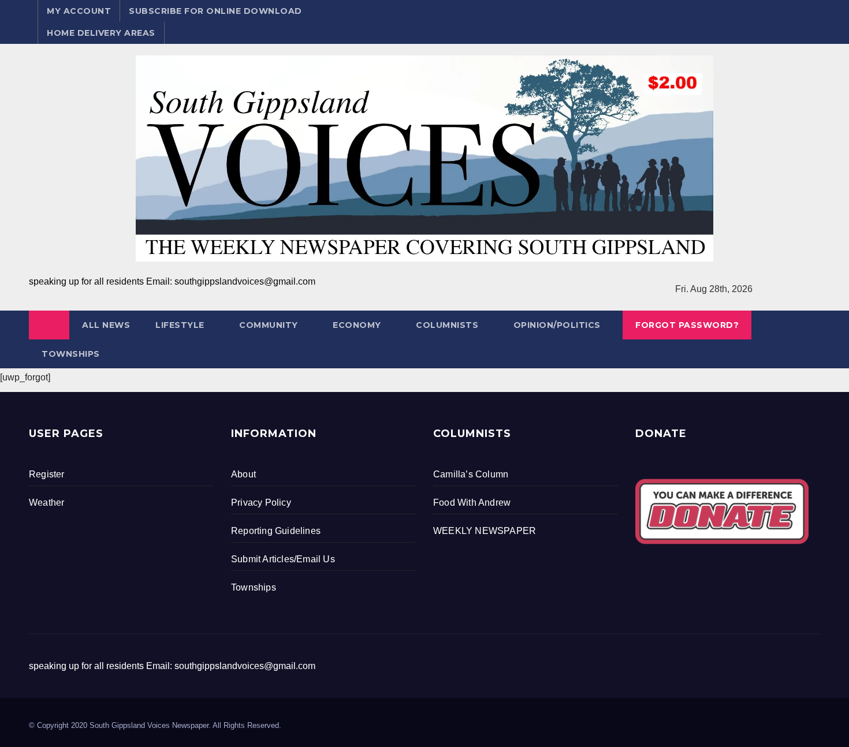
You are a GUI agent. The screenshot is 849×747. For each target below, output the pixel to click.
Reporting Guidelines (276, 531)
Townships (71, 354)
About (243, 474)
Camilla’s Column (470, 474)
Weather (46, 502)
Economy (357, 325)
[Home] (49, 325)
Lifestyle (179, 325)
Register (47, 474)
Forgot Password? (687, 325)
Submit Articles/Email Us (283, 559)
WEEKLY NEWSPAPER (484, 531)
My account (79, 11)
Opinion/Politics (557, 325)
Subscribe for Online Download (215, 11)
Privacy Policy (261, 502)
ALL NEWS (106, 325)
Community (268, 325)
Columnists (447, 325)
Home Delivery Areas (101, 33)
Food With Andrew (472, 502)
